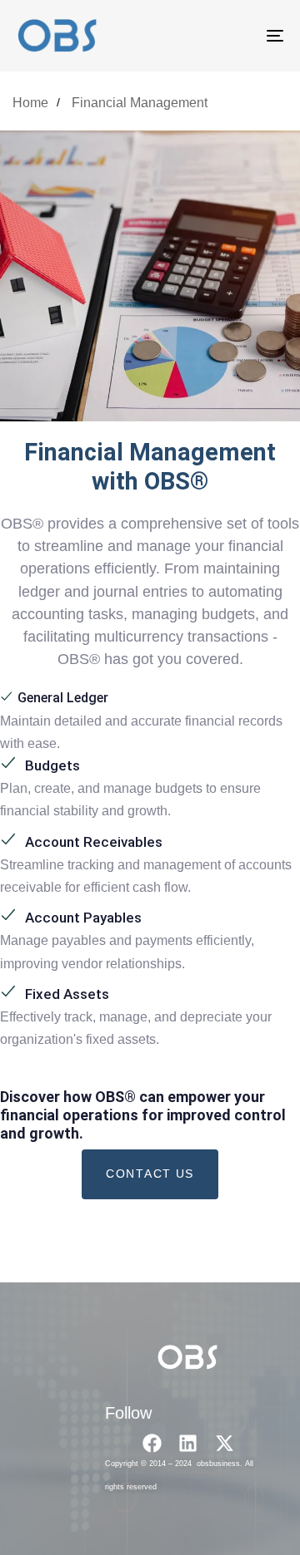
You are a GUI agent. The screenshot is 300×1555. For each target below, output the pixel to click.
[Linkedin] (188, 1443)
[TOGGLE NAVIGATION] (238, 35)
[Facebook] (152, 1443)
